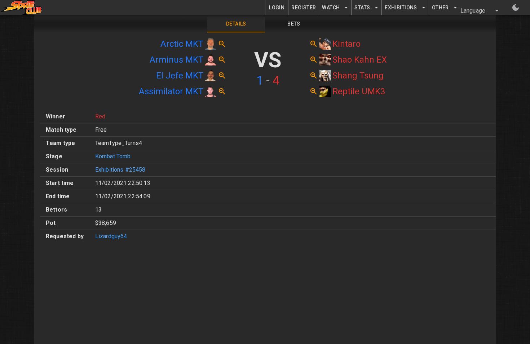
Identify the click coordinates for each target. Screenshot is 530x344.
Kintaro (346, 44)
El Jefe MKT (179, 76)
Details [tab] (236, 24)
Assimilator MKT (171, 91)
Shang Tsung (358, 76)
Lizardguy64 (111, 236)
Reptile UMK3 (358, 91)
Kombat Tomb (113, 156)
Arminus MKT (176, 60)
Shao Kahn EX (359, 60)
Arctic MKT (181, 44)
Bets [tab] (293, 24)
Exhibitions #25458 (120, 169)
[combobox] (476, 10)
